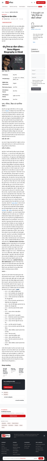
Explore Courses (40, 2)
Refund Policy (4, 453)
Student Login (27, 446)
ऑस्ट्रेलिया (4, 210)
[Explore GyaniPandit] (34, 2)
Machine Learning (13, 6)
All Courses (15, 452)
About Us (3, 444)
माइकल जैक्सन (14, 203)
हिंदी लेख (37, 451)
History (9, 423)
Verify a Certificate (16, 454)
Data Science (5, 6)
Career (21, 425)
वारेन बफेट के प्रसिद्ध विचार (8, 397)
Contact (2, 446)
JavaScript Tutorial (39, 448)
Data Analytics (22, 6)
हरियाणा (7, 110)
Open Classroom (27, 444)
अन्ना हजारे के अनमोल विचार (19, 400)
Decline (35, 458)
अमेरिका (10, 210)
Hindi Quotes (4, 425)
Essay (3, 427)
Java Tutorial (38, 446)
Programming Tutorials (40, 444)
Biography (7, 12)
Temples (16, 425)
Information (11, 425)
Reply (34, 42)
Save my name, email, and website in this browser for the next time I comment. (38, 83)
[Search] (32, 2)
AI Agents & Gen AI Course (34, 6)
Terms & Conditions (5, 449)
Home (3, 12)
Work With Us (4, 448)
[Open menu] (2, 2)
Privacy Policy (4, 451)
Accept (40, 458)
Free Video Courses (39, 449)
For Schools (26, 448)
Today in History (15, 423)
